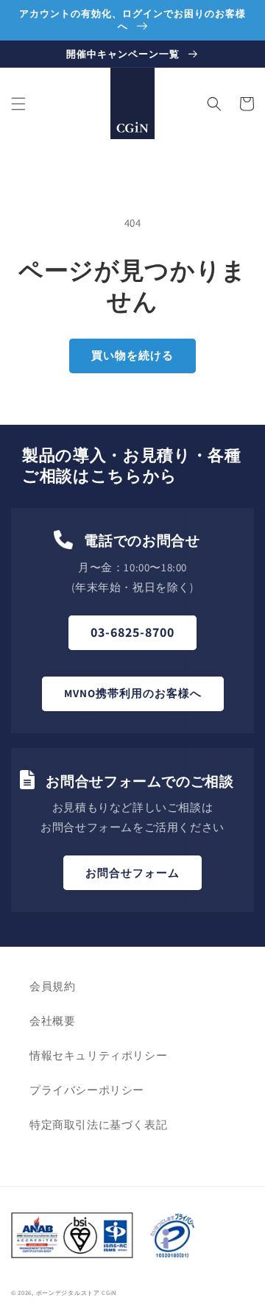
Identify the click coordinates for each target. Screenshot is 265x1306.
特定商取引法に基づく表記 (98, 1125)
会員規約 (52, 986)
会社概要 (52, 1021)
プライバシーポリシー (86, 1090)
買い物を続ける (132, 355)
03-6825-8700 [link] (132, 632)
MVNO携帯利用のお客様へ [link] (133, 693)
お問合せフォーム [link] (132, 873)
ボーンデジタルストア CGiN (76, 1292)
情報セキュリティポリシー (98, 1055)
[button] (18, 104)
